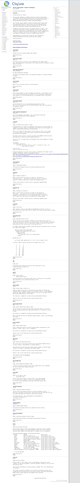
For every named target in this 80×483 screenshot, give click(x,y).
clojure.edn (3, 15)
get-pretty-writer (57, 23)
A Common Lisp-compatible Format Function (20, 44)
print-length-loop (57, 30)
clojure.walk (4, 32)
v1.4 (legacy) (4, 46)
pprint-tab (56, 29)
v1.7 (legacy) (4, 44)
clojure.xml (3, 33)
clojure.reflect (4, 25)
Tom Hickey (65, 480)
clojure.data (4, 14)
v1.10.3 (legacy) (4, 41)
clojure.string (4, 29)
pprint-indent (56, 26)
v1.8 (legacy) (4, 43)
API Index (3, 10)
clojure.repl (3, 26)
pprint (55, 25)
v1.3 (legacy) (4, 47)
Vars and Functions (57, 9)
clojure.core (4, 13)
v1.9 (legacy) (4, 42)
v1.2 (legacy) (4, 48)
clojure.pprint (4, 24)
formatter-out (56, 21)
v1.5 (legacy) (4, 45)
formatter (56, 20)
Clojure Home (4, 51)
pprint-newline (57, 28)
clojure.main (4, 23)
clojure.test (3, 31)
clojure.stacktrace (4, 28)
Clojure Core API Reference (18, 3)
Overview (3, 9)
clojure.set (3, 27)
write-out (56, 37)
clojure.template (4, 30)
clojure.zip (3, 34)
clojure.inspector (4, 16)
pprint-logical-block (57, 27)
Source (14, 78)
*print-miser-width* (57, 11)
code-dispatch (57, 19)
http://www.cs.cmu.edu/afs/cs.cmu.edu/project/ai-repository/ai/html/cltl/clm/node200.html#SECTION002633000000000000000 (40, 154)
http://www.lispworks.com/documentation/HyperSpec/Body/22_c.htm (27, 156)
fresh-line (56, 22)
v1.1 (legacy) (4, 49)
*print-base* (56, 10)
